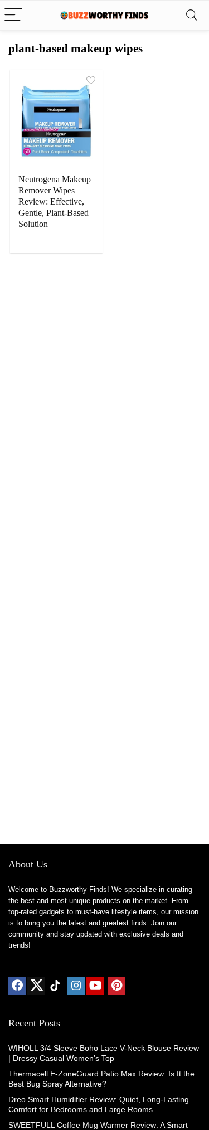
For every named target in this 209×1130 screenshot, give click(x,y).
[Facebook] (17, 986)
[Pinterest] (116, 986)
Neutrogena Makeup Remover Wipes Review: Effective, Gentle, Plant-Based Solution (54, 201)
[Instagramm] (76, 986)
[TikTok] (55, 986)
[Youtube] (95, 986)
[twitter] (36, 986)
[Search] (191, 15)
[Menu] (13, 15)
